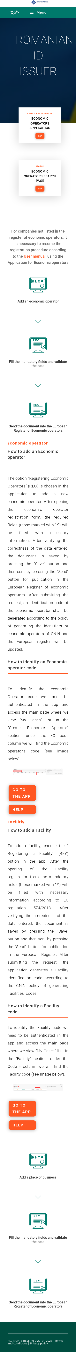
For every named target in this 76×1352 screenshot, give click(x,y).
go (40, 135)
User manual (35, 256)
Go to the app (21, 793)
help (18, 809)
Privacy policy (39, 1343)
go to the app (21, 1108)
